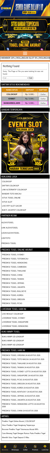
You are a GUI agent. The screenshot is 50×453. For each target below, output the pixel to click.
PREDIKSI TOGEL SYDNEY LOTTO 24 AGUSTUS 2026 (24, 372)
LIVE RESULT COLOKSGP (12, 314)
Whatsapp (15, 450)
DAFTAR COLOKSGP (10, 186)
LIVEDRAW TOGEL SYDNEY (13, 318)
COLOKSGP (7, 182)
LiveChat (45, 450)
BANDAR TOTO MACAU (11, 194)
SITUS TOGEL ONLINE (11, 198)
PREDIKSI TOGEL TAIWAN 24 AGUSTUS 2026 (20, 367)
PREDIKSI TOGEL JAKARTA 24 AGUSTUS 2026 (21, 400)
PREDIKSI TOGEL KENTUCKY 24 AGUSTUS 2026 (22, 392)
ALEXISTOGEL (7, 223)
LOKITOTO (5, 238)
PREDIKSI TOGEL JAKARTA (13, 287)
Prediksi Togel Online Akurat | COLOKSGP (18, 421)
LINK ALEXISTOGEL (9, 228)
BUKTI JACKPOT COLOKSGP (14, 210)
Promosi (35, 450)
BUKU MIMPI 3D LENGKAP (13, 341)
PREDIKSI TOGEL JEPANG (13, 283)
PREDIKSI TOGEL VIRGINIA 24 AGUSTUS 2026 (21, 355)
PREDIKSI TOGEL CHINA (12, 275)
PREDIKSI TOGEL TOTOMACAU (15, 259)
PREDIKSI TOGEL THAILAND (14, 271)
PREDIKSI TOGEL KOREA (12, 295)
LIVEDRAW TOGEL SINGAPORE (15, 322)
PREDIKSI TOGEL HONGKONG (14, 263)
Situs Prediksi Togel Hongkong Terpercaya (18, 425)
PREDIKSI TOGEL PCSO (12, 303)
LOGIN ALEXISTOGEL (10, 233)
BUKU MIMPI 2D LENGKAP (13, 337)
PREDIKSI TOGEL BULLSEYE (14, 291)
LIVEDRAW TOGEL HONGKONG (15, 326)
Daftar (43, 94)
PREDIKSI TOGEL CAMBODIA (14, 267)
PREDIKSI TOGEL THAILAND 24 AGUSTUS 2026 (21, 363)
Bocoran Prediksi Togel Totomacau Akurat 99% (20, 429)
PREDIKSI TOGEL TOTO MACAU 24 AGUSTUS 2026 (23, 359)
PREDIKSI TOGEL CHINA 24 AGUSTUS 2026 (20, 411)
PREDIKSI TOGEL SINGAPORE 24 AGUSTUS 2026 (22, 376)
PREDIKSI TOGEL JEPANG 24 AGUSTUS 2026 (21, 396)
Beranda (5, 450)
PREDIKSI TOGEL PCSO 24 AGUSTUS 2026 (20, 380)
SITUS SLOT (7, 202)
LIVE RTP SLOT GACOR (12, 206)
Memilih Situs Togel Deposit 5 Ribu (15, 437)
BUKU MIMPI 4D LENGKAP (13, 345)
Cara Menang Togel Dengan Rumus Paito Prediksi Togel (23, 433)
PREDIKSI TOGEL (8, 243)
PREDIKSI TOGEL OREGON (13, 299)
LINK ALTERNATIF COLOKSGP (14, 190)
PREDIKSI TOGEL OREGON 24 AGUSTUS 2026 (21, 384)
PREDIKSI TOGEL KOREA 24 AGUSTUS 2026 (20, 388)
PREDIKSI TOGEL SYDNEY (13, 255)
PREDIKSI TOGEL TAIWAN (13, 279)
